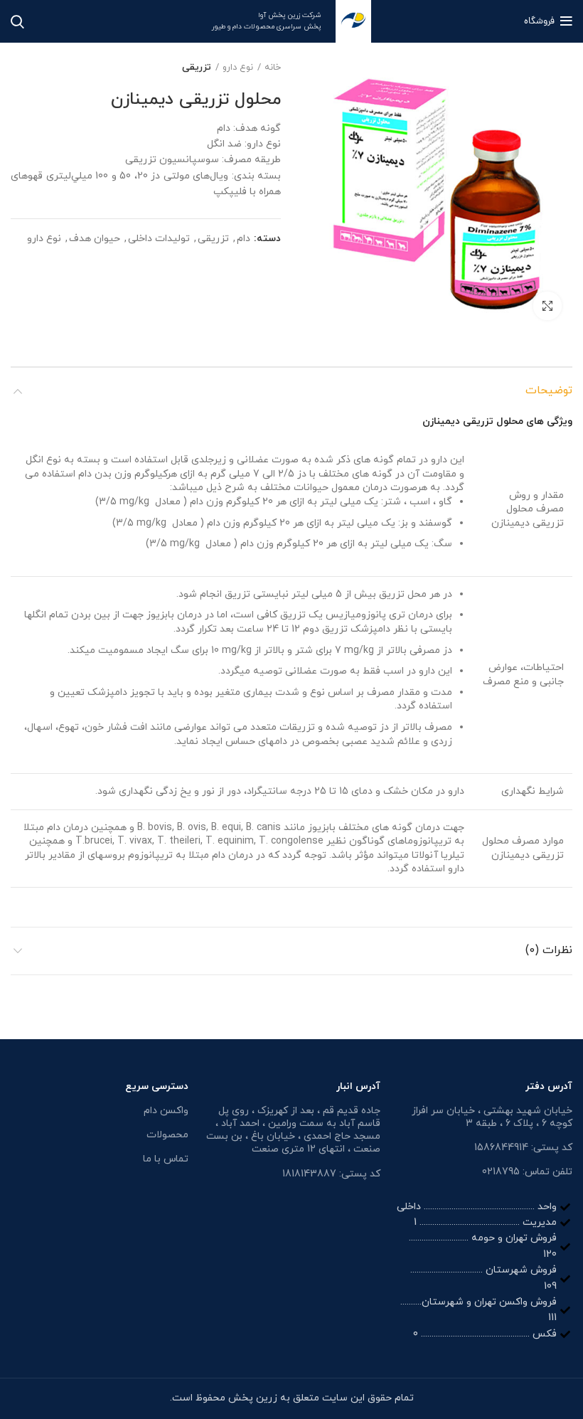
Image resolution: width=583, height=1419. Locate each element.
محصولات (167, 1135)
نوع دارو (238, 67)
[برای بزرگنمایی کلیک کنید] (547, 306)
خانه (272, 67)
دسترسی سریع (156, 1086)
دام (243, 239)
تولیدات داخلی (159, 239)
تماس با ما (165, 1159)
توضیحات (548, 390)
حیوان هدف (94, 239)
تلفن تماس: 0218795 (527, 1172)
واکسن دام (166, 1110)
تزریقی (196, 67)
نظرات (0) (548, 950)
